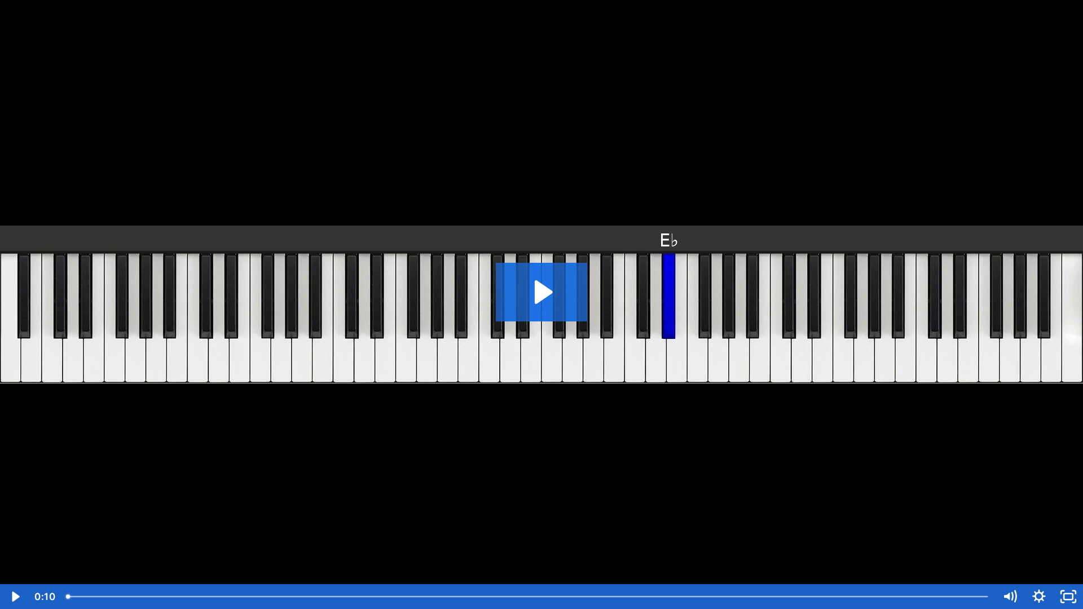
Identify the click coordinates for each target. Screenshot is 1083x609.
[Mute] (1009, 596)
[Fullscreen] (1068, 596)
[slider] (528, 596)
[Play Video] (14, 596)
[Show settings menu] (1039, 596)
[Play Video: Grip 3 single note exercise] (542, 292)
